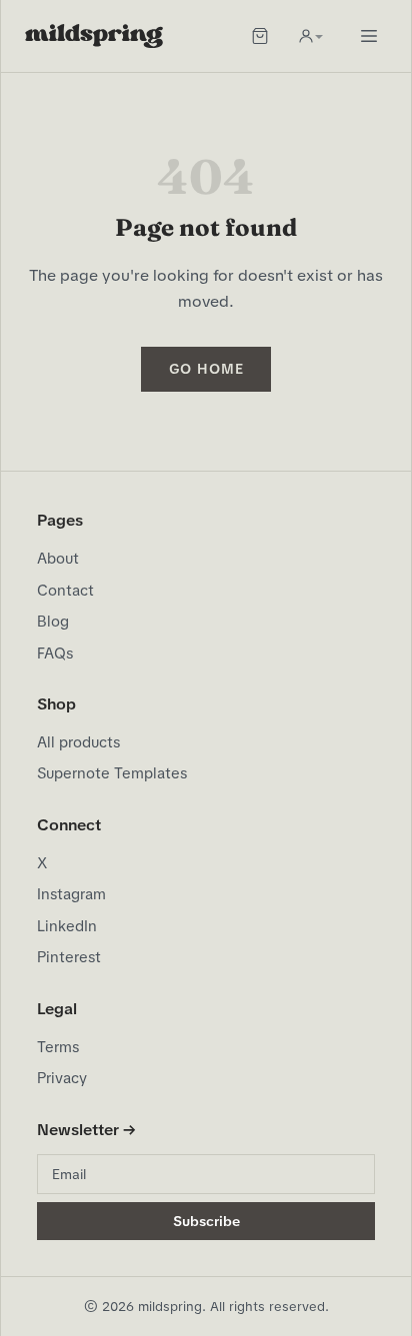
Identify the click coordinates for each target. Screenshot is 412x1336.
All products (78, 742)
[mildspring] (94, 36)
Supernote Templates (112, 773)
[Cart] (260, 36)
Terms (58, 1047)
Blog (53, 622)
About (58, 559)
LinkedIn (67, 926)
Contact (65, 591)
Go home (206, 369)
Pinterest (69, 957)
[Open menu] (369, 36)
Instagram (71, 894)
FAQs (55, 654)
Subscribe (206, 1221)
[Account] (310, 36)
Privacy (62, 1078)
